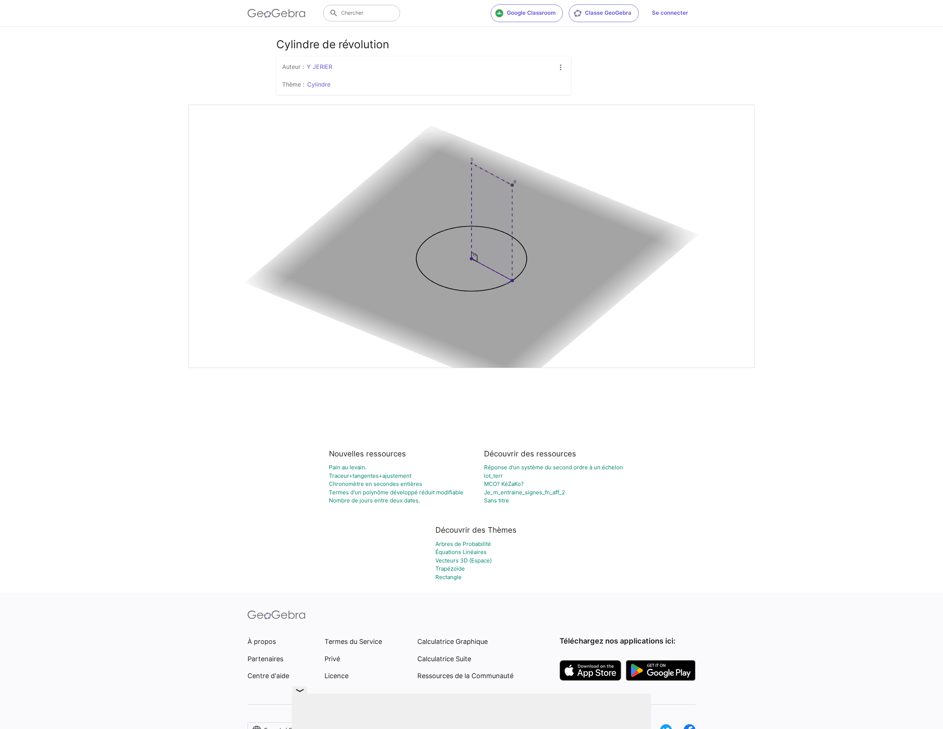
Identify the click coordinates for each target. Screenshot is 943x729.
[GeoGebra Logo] (276, 13)
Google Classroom (531, 12)
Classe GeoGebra (608, 12)
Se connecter (670, 12)
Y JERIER (319, 66)
